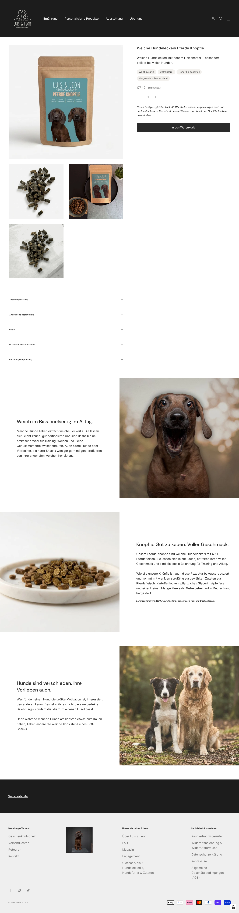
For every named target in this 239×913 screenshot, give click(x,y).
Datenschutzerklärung (206, 854)
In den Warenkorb (183, 127)
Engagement (131, 856)
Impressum (199, 861)
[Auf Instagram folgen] (19, 890)
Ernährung (50, 18)
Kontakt (13, 856)
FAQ (125, 843)
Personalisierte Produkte (82, 18)
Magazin (128, 849)
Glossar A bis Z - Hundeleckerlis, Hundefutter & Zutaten (138, 867)
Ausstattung (114, 18)
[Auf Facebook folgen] (10, 890)
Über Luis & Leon (134, 836)
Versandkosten (18, 843)
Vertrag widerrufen (18, 796)
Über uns (136, 18)
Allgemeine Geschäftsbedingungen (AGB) (207, 872)
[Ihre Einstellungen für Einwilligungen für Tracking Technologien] (233, 907)
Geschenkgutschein (22, 836)
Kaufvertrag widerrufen (207, 836)
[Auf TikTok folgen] (28, 890)
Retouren (14, 849)
